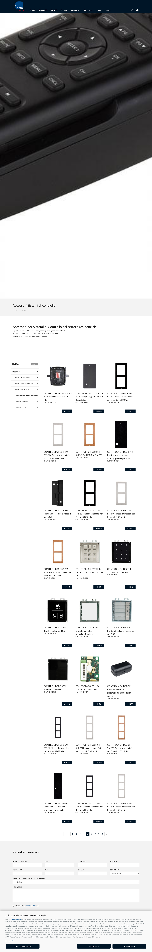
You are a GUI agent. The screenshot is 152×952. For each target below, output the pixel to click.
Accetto (14, 906)
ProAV (54, 10)
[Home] (20, 6)
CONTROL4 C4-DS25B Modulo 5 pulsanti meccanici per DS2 (120, 630)
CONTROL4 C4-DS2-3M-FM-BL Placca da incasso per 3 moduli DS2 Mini (89, 806)
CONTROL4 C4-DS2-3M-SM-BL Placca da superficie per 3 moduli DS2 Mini (57, 748)
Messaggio (18, 887)
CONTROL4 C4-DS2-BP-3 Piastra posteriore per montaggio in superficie (56, 806)
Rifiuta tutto (94, 946)
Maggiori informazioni (22, 946)
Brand (32, 10)
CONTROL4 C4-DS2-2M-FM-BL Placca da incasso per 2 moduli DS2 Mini (89, 513)
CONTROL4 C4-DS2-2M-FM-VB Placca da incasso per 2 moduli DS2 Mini (57, 572)
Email (48, 861)
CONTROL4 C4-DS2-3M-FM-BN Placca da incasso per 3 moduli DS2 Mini (121, 806)
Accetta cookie (129, 946)
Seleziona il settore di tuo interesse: (29, 878)
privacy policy (32, 906)
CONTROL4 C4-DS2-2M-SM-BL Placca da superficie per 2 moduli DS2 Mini (120, 396)
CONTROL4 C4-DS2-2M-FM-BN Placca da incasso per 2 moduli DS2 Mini (121, 513)
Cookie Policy (9, 941)
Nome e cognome (20, 861)
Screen (64, 10)
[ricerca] (132, 9)
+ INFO (67, 411)
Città (81, 870)
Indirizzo (17, 870)
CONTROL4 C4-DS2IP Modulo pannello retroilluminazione (86, 630)
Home (15, 310)
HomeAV (43, 10)
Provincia (115, 870)
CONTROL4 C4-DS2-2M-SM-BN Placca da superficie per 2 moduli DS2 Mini (57, 455)
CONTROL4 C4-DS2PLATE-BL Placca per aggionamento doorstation (89, 396)
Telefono (82, 861)
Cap (46, 870)
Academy (75, 10)
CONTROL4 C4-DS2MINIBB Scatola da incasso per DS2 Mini (58, 396)
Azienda (113, 861)
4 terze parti (16, 919)
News (99, 10)
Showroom (87, 10)
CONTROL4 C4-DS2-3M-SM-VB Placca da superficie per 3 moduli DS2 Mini (120, 748)
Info (107, 10)
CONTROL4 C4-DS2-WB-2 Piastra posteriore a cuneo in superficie (57, 513)
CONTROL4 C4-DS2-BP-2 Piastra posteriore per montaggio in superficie (120, 455)
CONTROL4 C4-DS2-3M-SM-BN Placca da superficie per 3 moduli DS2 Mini (88, 748)
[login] (137, 9)
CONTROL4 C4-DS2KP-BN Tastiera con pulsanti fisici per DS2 (89, 572)
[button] (146, 915)
